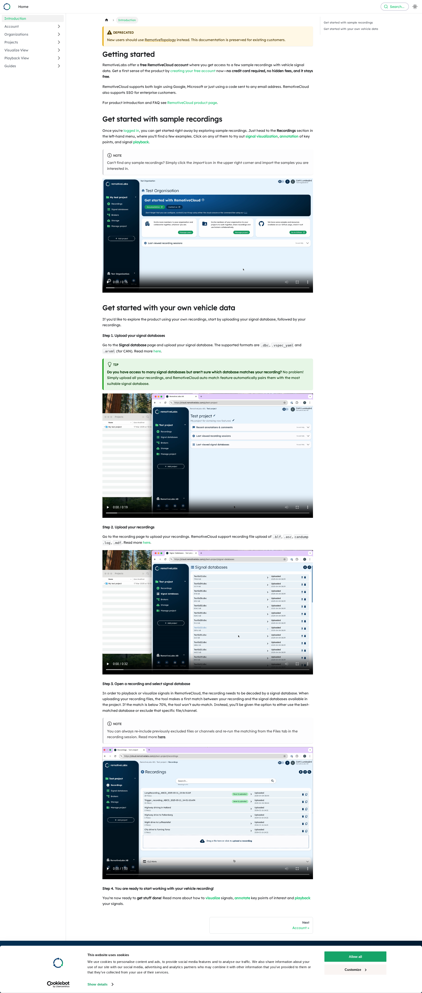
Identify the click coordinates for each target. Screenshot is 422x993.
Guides (10, 66)
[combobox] (395, 7)
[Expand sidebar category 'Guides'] (59, 65)
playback (141, 142)
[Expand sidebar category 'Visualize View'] (59, 50)
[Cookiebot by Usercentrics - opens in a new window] (58, 984)
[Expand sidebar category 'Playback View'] (59, 58)
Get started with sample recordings (348, 22)
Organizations (16, 34)
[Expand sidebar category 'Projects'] (59, 42)
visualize (213, 898)
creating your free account (192, 71)
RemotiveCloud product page (192, 102)
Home (23, 6)
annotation (289, 136)
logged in (131, 130)
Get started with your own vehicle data (351, 29)
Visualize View (16, 50)
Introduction (15, 18)
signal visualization (262, 136)
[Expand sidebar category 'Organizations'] (59, 34)
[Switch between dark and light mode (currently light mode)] (414, 6)
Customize (353, 969)
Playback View (16, 58)
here (157, 351)
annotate (242, 898)
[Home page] (106, 20)
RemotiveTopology (160, 40)
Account (11, 26)
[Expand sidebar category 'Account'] (59, 26)
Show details (97, 984)
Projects (11, 42)
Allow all (355, 957)
